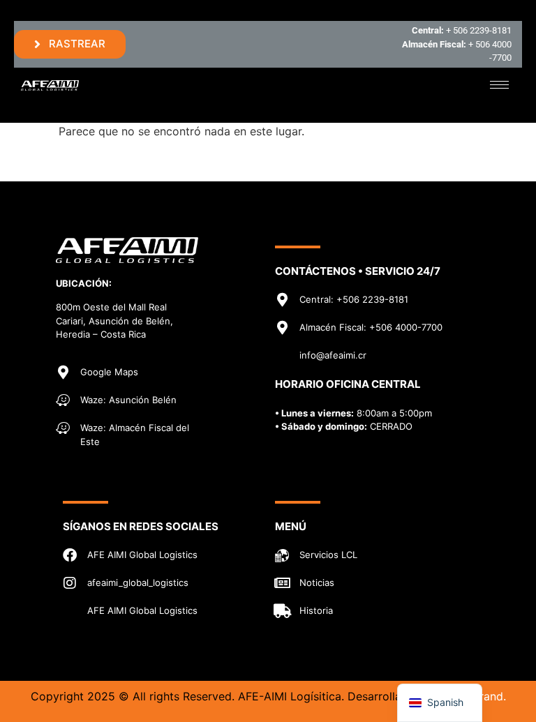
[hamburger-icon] (499, 85)
